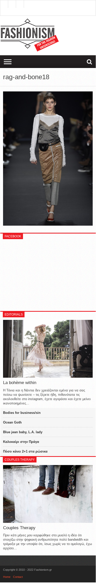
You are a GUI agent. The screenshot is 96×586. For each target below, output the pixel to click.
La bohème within (19, 382)
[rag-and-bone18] (48, 224)
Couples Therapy (19, 527)
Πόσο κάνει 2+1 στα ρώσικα (25, 451)
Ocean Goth (12, 422)
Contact (18, 576)
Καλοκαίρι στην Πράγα (21, 442)
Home (6, 576)
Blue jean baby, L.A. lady (22, 432)
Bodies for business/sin (22, 413)
